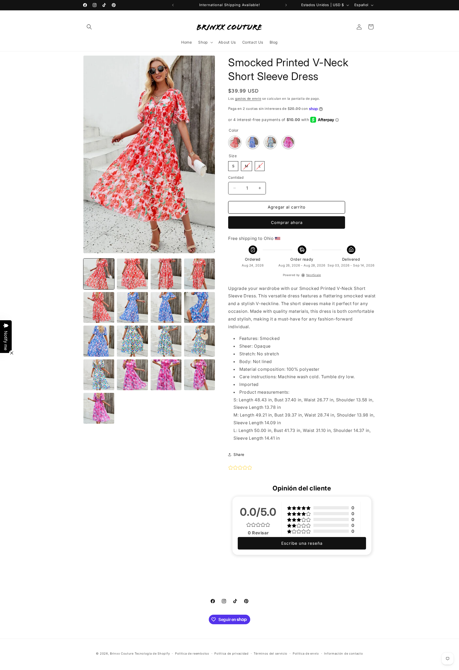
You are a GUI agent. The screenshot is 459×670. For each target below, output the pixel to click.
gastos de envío (248, 99)
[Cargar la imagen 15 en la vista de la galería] (98, 374)
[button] (89, 27)
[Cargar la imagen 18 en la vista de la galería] (166, 374)
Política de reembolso (192, 653)
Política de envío (306, 653)
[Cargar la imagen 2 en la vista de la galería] (132, 274)
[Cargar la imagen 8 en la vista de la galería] (166, 307)
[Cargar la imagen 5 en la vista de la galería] (98, 307)
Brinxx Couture (122, 653)
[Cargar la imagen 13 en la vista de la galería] (166, 341)
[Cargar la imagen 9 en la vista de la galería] (199, 307)
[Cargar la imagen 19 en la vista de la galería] (199, 374)
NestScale (313, 275)
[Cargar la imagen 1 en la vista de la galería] (98, 274)
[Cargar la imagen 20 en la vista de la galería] (98, 408)
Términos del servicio (270, 653)
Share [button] (238, 454)
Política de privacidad (231, 653)
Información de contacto (343, 653)
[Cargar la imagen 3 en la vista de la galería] (166, 274)
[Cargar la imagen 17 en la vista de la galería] (132, 374)
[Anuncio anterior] (173, 5)
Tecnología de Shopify (152, 653)
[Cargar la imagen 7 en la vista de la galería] (132, 307)
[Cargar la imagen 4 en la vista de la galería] (199, 274)
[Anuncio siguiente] (286, 5)
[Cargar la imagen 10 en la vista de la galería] (98, 341)
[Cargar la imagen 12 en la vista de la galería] (132, 341)
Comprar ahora (287, 222)
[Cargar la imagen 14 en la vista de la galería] (199, 341)
